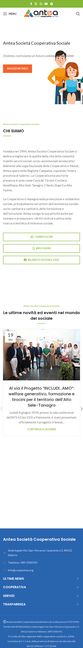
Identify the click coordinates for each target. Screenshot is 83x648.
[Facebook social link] (31, 4)
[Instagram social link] (40, 4)
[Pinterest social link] (51, 4)
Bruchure (43, 248)
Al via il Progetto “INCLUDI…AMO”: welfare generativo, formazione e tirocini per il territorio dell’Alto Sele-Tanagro (41, 396)
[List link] (41, 562)
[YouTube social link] (46, 4)
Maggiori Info (17, 68)
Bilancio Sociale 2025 (43, 259)
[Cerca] (78, 14)
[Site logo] (41, 13)
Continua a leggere (41, 429)
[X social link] (35, 4)
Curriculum (44, 236)
